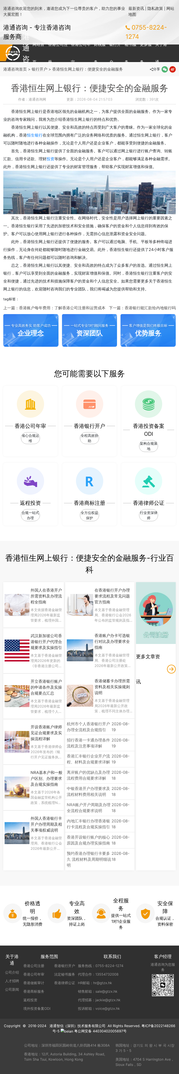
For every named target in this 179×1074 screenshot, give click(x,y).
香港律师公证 (64, 983)
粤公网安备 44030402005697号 (100, 1031)
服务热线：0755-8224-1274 (100, 966)
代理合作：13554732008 (98, 974)
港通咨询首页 (15, 69)
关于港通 (161, 53)
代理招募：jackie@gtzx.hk (99, 1000)
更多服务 (146, 53)
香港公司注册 (58, 53)
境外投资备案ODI (36, 1008)
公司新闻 (12, 989)
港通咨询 (12, 53)
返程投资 (30, 1000)
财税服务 (100, 53)
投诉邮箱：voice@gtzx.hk (99, 1008)
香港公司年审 (81, 53)
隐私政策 (155, 8)
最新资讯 (136, 8)
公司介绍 (12, 972)
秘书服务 (130, 53)
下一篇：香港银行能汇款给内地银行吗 (142, 308)
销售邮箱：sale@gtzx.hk (97, 991)
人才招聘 (12, 981)
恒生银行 (35, 135)
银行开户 (115, 53)
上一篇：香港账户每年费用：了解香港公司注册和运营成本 (54, 308)
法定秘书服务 (64, 974)
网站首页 (38, 53)
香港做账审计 (33, 983)
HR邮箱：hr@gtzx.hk (95, 983)
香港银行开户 (64, 966)
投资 (50, 158)
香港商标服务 (33, 991)
